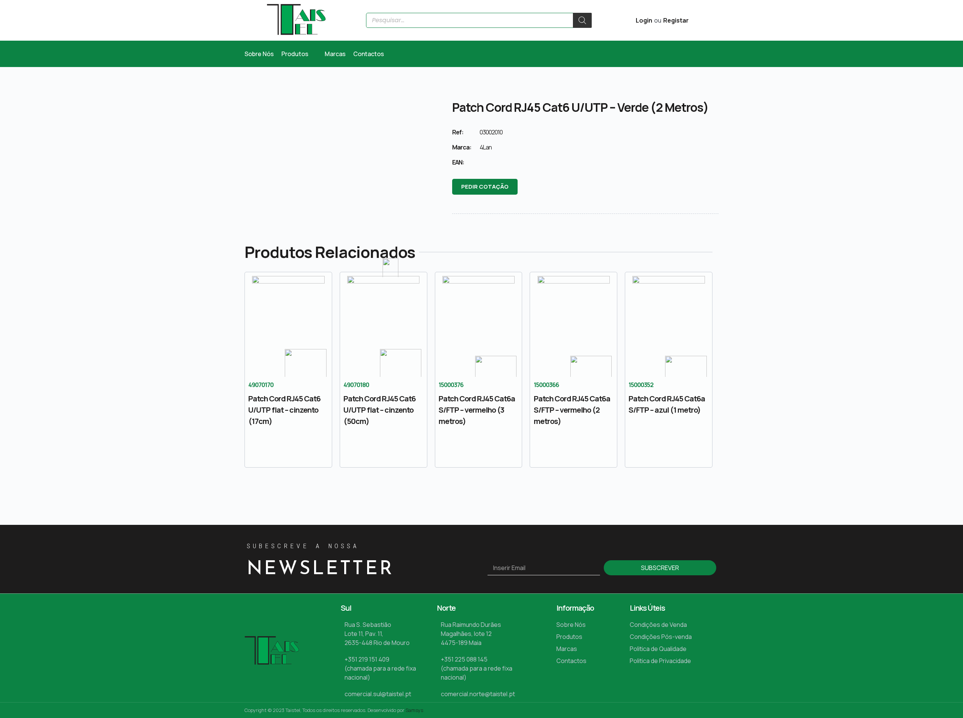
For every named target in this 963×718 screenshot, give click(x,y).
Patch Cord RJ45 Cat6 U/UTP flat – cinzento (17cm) (284, 409)
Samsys (414, 710)
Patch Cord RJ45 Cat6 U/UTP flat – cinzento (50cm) (379, 409)
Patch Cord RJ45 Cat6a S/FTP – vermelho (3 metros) (477, 409)
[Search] (582, 20)
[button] (299, 53)
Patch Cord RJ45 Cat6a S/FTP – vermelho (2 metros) (572, 409)
